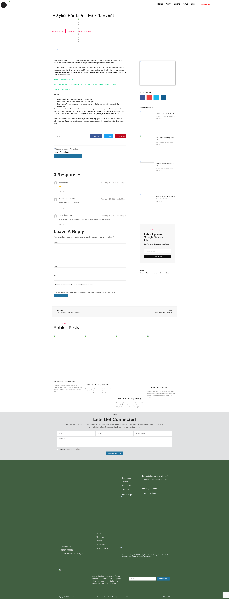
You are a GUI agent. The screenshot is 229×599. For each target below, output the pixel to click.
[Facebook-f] (142, 97)
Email (55, 275)
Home (160, 4)
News (185, 4)
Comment (56, 242)
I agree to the (69, 449)
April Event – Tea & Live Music (165, 196)
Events (177, 4)
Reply (61, 191)
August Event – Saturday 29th (165, 113)
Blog (193, 4)
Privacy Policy (74, 449)
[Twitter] (156, 97)
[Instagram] (163, 97)
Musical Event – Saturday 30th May (128, 399)
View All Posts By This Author (67, 156)
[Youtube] (149, 97)
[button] (226, 4)
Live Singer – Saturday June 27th (97, 385)
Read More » (159, 118)
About (168, 4)
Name (55, 266)
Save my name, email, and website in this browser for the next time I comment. (74, 284)
